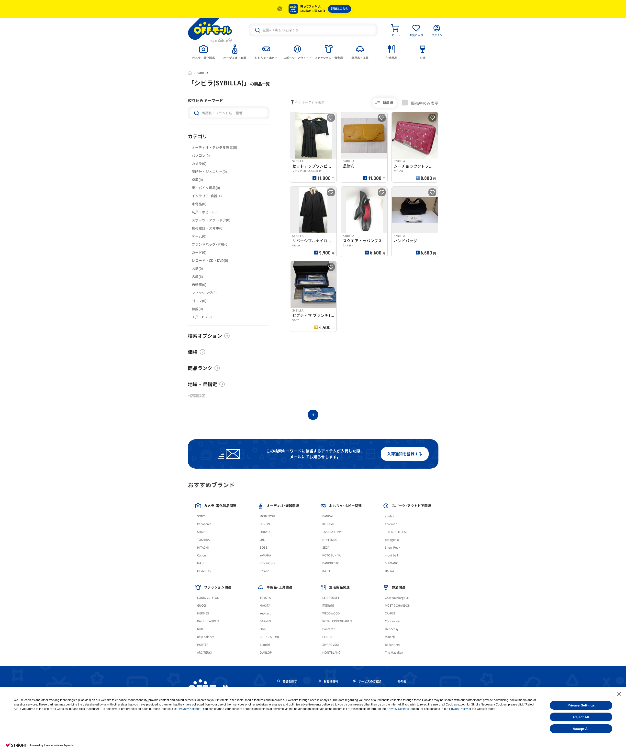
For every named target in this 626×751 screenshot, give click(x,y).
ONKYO (265, 532)
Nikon (201, 563)
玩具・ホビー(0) (204, 212)
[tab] (203, 51)
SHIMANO (391, 563)
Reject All (581, 717)
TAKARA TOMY (332, 532)
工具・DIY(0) (202, 317)
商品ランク (200, 368)
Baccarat (328, 629)
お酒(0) (197, 268)
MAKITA (265, 605)
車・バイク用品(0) (206, 187)
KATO (326, 571)
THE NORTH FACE (397, 532)
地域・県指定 (202, 384)
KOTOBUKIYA (331, 555)
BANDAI (327, 516)
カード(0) (199, 252)
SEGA (325, 547)
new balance (205, 637)
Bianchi (265, 645)
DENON (265, 524)
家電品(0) (199, 204)
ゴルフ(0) (199, 301)
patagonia (392, 540)
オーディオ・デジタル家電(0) (214, 147)
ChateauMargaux (397, 598)
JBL (262, 540)
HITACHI (203, 547)
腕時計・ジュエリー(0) (209, 171)
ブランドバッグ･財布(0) (210, 244)
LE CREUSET (330, 598)
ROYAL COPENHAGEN (337, 621)
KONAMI (328, 524)
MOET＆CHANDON (397, 605)
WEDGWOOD (331, 613)
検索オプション (205, 335)
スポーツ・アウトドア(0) (211, 220)
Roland (264, 571)
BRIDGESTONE (270, 637)
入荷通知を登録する (404, 454)
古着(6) (197, 276)
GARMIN (265, 621)
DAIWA (389, 571)
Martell (390, 637)
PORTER (203, 645)
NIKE (200, 629)
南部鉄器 (328, 605)
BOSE (263, 547)
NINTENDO (329, 540)
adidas (389, 516)
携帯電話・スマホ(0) (208, 228)
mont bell (391, 555)
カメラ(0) (199, 163)
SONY (201, 516)
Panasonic (204, 524)
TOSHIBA (203, 540)
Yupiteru (265, 613)
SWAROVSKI (330, 645)
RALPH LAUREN (208, 621)
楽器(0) (197, 179)
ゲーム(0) (199, 236)
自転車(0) (199, 284)
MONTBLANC (331, 652)
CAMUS (390, 613)
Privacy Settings (581, 705)
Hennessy (391, 629)
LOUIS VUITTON (208, 598)
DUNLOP (266, 652)
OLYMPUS (204, 571)
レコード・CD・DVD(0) (210, 260)
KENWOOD (267, 563)
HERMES (203, 613)
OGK (263, 629)
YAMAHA (265, 555)
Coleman (391, 524)
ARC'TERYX (204, 652)
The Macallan (394, 652)
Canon (201, 555)
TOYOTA (265, 598)
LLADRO (328, 637)
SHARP (202, 532)
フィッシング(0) (204, 292)
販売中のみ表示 (424, 103)
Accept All (581, 729)
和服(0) (197, 309)
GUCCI (201, 605)
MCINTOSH (267, 516)
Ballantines (392, 645)
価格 (193, 351)
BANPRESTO (330, 563)
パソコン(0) (201, 155)
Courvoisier (393, 621)
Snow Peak (392, 547)
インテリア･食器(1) (207, 196)
